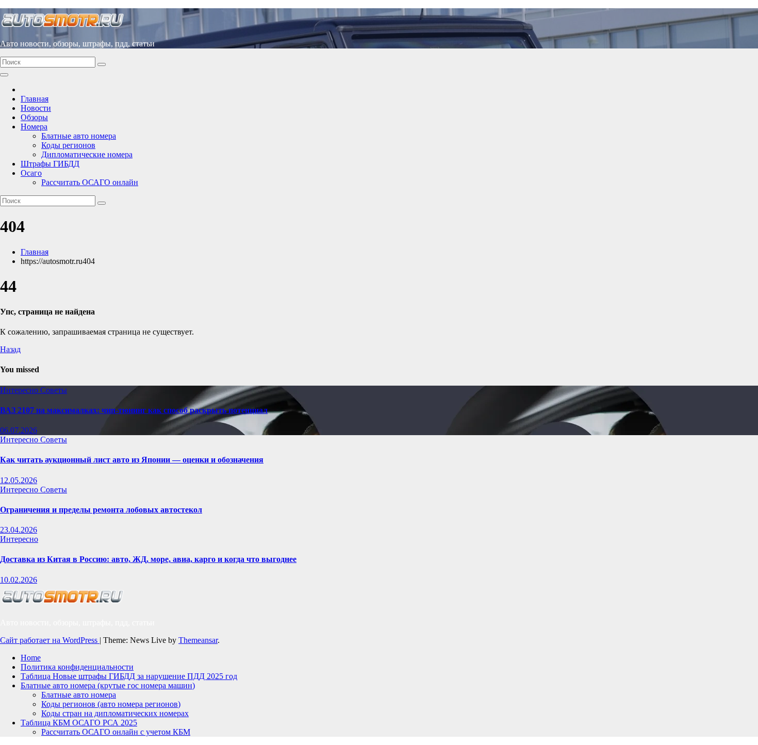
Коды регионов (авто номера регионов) (110, 704)
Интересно (20, 390)
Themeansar (198, 640)
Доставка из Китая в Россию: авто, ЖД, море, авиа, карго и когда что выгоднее (148, 559)
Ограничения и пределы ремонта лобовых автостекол (101, 509)
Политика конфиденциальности (77, 667)
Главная (34, 98)
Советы (53, 390)
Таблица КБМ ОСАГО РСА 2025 (79, 722)
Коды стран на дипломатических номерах (115, 713)
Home (31, 657)
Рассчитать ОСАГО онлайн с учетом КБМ (115, 731)
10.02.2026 (18, 579)
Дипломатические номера (87, 154)
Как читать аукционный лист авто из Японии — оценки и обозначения (131, 459)
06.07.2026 (18, 430)
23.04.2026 (18, 529)
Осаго (31, 173)
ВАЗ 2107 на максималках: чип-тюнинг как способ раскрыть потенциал (134, 410)
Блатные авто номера (78, 135)
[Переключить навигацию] (4, 74)
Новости (36, 108)
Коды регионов (68, 145)
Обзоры (34, 117)
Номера (34, 126)
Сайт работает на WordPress (50, 640)
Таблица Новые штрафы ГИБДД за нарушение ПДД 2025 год (129, 676)
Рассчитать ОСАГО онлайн (89, 182)
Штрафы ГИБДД (50, 163)
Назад (10, 349)
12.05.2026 (18, 480)
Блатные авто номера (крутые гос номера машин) (108, 685)
